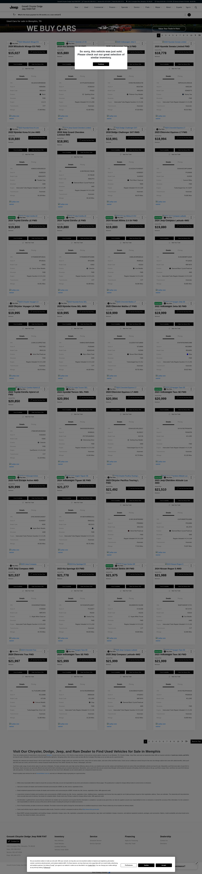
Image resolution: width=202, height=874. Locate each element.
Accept (164, 865)
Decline (146, 865)
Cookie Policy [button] (91, 865)
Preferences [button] (47, 867)
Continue (101, 64)
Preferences (129, 865)
